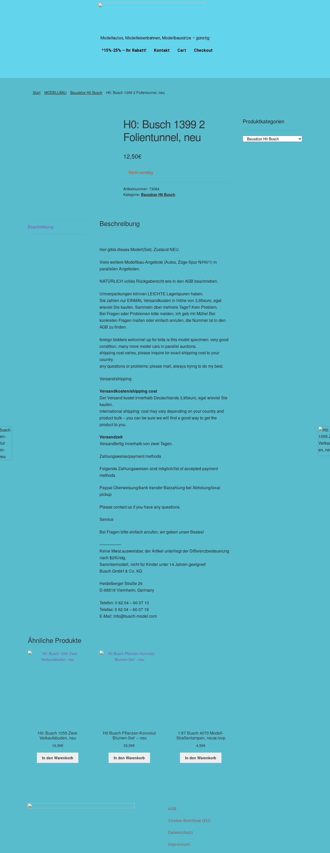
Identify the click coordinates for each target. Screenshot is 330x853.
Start (36, 92)
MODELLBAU (55, 92)
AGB (172, 808)
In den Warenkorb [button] (57, 757)
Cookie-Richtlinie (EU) (189, 820)
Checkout (203, 50)
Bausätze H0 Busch (86, 92)
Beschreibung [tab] (40, 227)
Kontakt (162, 50)
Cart (181, 50)
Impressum (179, 844)
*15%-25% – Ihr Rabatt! (124, 50)
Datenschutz (180, 832)
